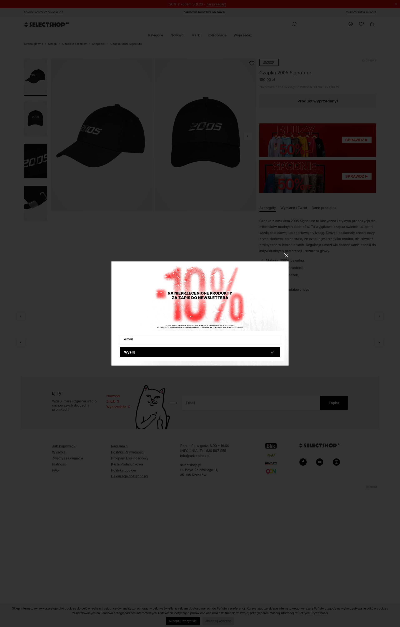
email (128, 339)
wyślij (129, 352)
